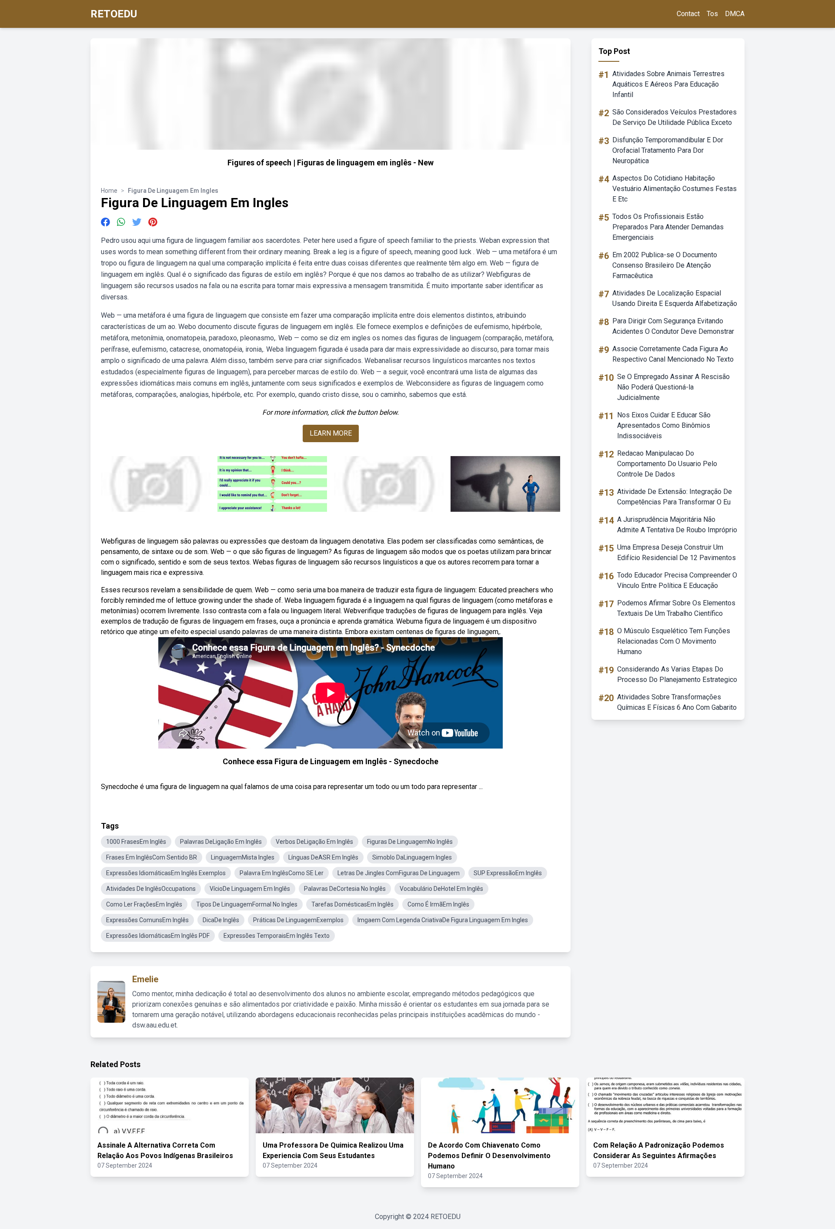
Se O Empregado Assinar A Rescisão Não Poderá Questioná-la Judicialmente (673, 387)
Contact (688, 14)
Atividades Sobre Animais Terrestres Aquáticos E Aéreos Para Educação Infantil (668, 84)
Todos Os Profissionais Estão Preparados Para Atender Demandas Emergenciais (668, 227)
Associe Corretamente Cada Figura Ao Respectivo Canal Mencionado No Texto (673, 354)
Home (109, 190)
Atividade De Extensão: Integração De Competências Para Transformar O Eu (674, 496)
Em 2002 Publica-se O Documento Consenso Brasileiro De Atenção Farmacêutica (664, 265)
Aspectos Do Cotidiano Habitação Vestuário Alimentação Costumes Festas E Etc (674, 188)
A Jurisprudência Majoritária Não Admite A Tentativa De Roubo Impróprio (677, 524)
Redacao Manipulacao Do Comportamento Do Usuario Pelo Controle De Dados (667, 463)
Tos (712, 14)
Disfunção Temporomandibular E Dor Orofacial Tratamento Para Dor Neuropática (667, 150)
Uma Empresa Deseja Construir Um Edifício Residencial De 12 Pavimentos (676, 552)
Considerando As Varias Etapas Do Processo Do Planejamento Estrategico (677, 674)
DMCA (735, 14)
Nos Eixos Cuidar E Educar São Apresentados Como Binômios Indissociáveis (664, 425)
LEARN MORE (331, 433)
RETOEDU (113, 14)
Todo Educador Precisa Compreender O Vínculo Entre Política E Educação (677, 580)
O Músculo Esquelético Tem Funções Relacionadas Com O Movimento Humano (673, 641)
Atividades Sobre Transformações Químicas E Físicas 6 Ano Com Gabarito (677, 702)
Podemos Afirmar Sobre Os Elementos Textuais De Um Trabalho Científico (676, 608)
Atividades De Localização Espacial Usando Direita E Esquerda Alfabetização (674, 298)
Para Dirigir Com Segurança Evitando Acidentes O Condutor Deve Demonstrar (673, 326)
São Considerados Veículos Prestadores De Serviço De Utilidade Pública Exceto (674, 117)
